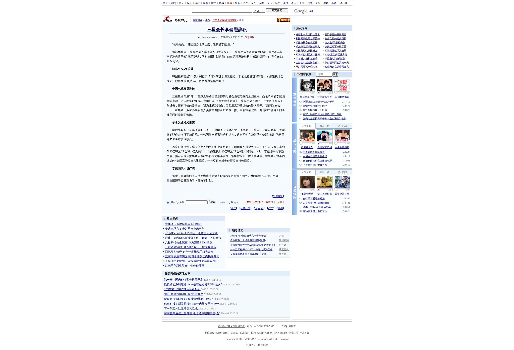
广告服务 (233, 332)
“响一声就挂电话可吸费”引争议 (183, 294)
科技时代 (197, 20)
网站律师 (267, 332)
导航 (333, 3)
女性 (269, 3)
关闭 (280, 208)
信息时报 (249, 37)
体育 (181, 3)
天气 (301, 3)
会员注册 (293, 332)
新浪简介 (209, 332)
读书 (277, 3)
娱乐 (189, 3)
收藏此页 (245, 208)
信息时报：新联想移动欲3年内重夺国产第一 (191, 303)
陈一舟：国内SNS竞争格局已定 (183, 279)
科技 (213, 3)
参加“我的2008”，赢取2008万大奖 (264, 202)
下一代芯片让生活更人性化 (181, 308)
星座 (293, 3)
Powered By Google (228, 202)
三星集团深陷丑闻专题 (224, 20)
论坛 (233, 208)
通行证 (343, 3)
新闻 (173, 3)
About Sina (221, 332)
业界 (207, 20)
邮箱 (325, 3)
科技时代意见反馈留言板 (231, 326)
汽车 (245, 3)
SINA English (280, 332)
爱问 (317, 3)
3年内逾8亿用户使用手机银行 (182, 289)
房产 (253, 3)
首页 (165, 3)
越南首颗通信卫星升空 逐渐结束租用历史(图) (192, 313)
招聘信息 (256, 332)
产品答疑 (304, 332)
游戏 (261, 3)
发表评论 (278, 196)
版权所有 (263, 345)
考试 (285, 3)
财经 (197, 3)
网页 (172, 202)
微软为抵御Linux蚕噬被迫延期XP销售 (187, 298)
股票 (205, 3)
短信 (309, 3)
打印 (270, 208)
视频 (237, 3)
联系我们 (244, 332)
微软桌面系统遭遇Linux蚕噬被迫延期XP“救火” (193, 284)
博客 (221, 3)
